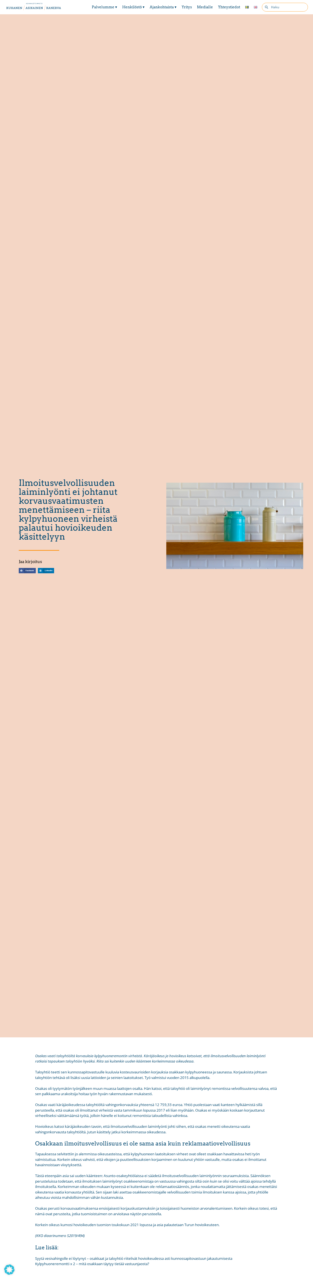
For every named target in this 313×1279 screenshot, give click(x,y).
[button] (27, 570)
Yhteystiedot (229, 7)
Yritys (187, 7)
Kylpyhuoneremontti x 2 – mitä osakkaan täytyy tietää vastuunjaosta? (92, 1263)
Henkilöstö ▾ (133, 7)
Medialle (205, 7)
